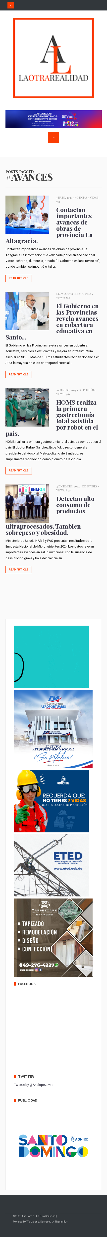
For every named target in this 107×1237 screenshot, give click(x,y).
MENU (10, 5)
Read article (18, 278)
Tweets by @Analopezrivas (33, 1085)
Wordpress (32, 1221)
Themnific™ (61, 1221)
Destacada (83, 294)
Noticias (81, 197)
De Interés (86, 390)
